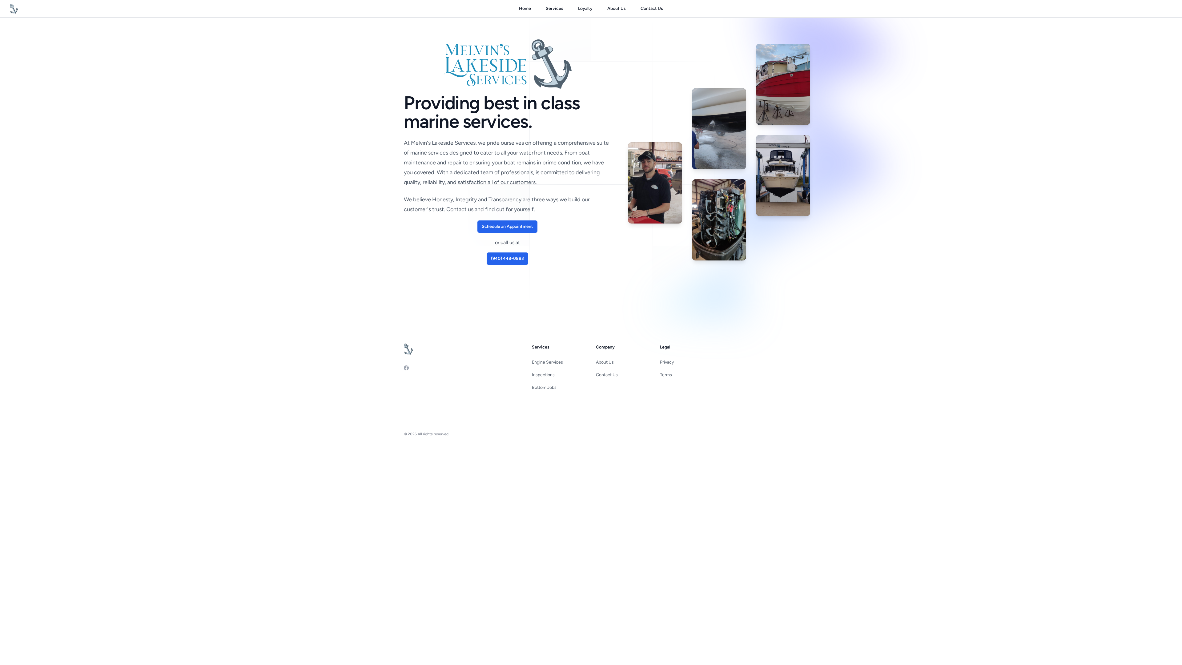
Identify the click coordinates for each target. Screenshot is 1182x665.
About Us (616, 8)
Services (554, 8)
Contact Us (652, 8)
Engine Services (547, 362)
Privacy (667, 362)
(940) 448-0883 (507, 258)
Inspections (543, 374)
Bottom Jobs (544, 387)
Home (525, 8)
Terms (666, 374)
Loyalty (585, 8)
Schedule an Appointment (507, 226)
